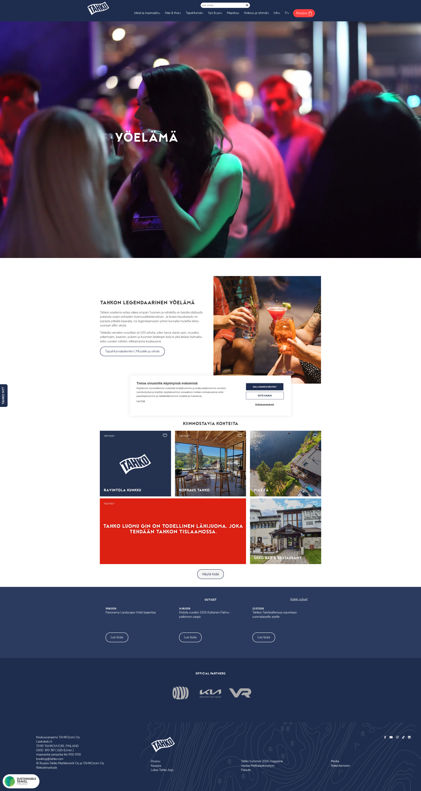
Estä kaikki (265, 395)
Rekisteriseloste (46, 767)
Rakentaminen (340, 765)
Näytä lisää (210, 574)
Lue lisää (117, 637)
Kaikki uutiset (299, 599)
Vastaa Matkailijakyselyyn (257, 765)
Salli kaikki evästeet (265, 386)
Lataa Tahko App (162, 770)
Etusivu (155, 761)
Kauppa (156, 765)
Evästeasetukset (264, 404)
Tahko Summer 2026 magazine (262, 761)
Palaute (246, 770)
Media (335, 761)
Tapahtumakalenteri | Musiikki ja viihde (132, 351)
